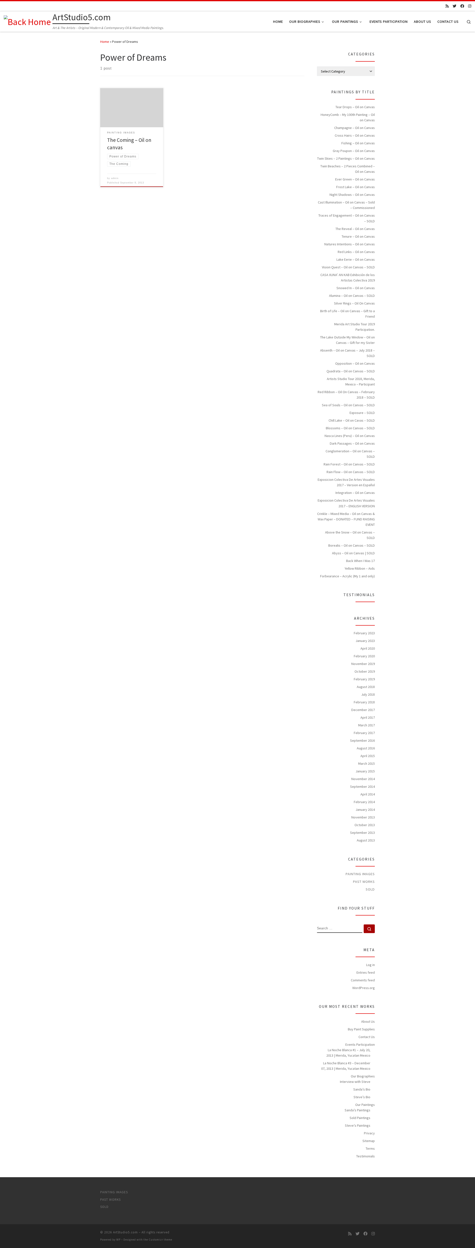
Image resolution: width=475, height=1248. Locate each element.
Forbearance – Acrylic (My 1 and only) (347, 576)
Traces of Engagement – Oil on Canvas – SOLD (346, 218)
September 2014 (362, 786)
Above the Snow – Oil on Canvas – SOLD (350, 535)
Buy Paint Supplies (361, 1029)
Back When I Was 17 (360, 561)
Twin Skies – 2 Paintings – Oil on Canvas (346, 158)
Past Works (364, 881)
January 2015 (365, 771)
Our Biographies (363, 1076)
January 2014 (365, 809)
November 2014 (363, 779)
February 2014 (364, 802)
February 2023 (364, 633)
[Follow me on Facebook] (462, 6)
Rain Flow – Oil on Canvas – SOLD (351, 472)
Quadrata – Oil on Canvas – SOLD (351, 371)
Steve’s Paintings (357, 1125)
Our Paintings (365, 1104)
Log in (370, 965)
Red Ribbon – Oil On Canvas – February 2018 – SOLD (346, 395)
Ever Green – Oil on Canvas (355, 179)
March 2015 (366, 763)
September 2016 (362, 740)
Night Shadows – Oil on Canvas (352, 194)
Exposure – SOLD (362, 412)
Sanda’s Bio (361, 1089)
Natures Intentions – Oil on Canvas (349, 244)
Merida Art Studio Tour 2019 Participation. (354, 327)
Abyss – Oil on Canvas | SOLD (353, 553)
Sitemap (368, 1141)
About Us (368, 1021)
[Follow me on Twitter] (454, 6)
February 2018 (364, 702)
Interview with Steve (355, 1081)
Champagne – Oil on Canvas (354, 128)
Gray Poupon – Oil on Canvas (354, 151)
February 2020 (364, 656)
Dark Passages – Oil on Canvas (352, 443)
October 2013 (365, 825)
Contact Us (366, 1037)
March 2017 (366, 725)
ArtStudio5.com (125, 1232)
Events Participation (360, 1044)
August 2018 (366, 687)
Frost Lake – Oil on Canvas (355, 187)
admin (115, 178)
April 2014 (367, 794)
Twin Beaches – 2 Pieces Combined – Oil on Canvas (347, 169)
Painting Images (360, 874)
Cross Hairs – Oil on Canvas (355, 135)
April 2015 (367, 756)
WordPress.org (363, 988)
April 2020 (367, 648)
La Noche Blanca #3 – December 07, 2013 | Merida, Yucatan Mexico (345, 1066)
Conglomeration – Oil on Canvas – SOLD (350, 454)
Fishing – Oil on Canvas (358, 143)
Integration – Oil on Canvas (355, 492)
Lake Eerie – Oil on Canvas (355, 259)
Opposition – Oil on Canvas (355, 363)
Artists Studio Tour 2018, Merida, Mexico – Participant (351, 381)
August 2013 (366, 840)
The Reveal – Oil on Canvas (355, 229)
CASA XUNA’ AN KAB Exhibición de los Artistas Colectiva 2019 (347, 277)
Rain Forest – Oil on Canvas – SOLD (349, 464)
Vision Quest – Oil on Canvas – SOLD (348, 267)
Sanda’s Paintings (357, 1110)
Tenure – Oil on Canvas (358, 236)
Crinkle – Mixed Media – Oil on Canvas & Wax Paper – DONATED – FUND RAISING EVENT (346, 519)
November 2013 (363, 817)
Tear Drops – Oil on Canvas (355, 107)
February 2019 (364, 679)
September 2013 (362, 832)
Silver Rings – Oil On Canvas (354, 303)
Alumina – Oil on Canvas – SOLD (352, 295)
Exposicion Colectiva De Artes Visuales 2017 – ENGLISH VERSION (346, 503)
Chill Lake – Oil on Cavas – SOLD (352, 420)
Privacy (369, 1133)
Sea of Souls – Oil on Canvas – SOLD (348, 405)
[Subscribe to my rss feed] (447, 6)
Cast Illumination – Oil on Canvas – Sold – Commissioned (346, 205)
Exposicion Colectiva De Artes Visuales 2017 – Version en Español (346, 482)
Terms (370, 1148)
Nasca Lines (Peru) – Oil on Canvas (350, 435)
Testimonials (365, 1156)
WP (118, 1239)
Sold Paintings (360, 1118)
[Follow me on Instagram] (469, 6)
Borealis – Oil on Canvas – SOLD (351, 545)
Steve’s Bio (362, 1097)
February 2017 (364, 733)
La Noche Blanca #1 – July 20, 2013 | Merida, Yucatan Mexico (348, 1053)
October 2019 (365, 671)
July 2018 (368, 694)
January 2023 (365, 640)
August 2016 (366, 748)
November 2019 (363, 664)
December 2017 (363, 710)
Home (104, 41)
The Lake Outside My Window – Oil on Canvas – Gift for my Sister (347, 340)
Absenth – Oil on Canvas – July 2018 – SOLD (347, 353)
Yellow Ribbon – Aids (360, 568)
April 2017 (367, 717)
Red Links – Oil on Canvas (356, 252)
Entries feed (365, 972)
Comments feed (363, 980)
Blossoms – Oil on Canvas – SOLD (350, 428)
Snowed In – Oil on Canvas (355, 288)
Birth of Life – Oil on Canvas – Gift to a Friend (347, 314)
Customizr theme (160, 1239)
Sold (370, 889)
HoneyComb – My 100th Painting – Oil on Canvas (348, 117)
